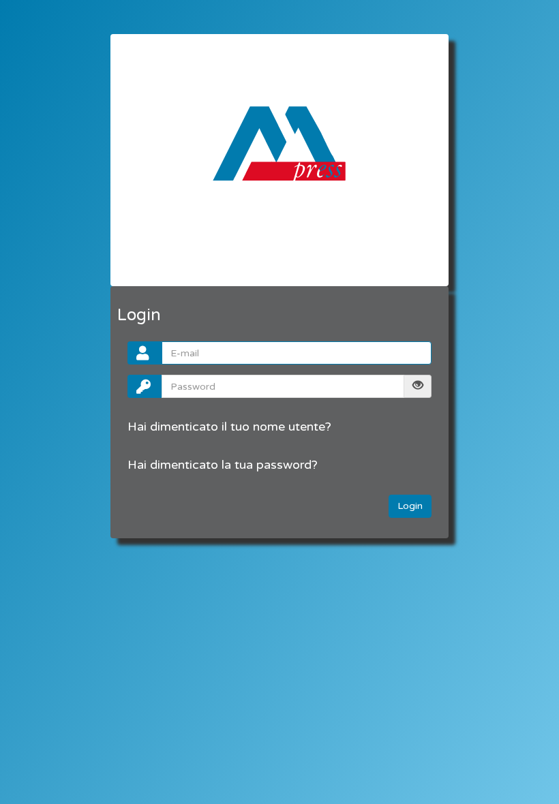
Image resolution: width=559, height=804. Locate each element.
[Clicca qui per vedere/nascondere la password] (418, 386)
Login (410, 506)
